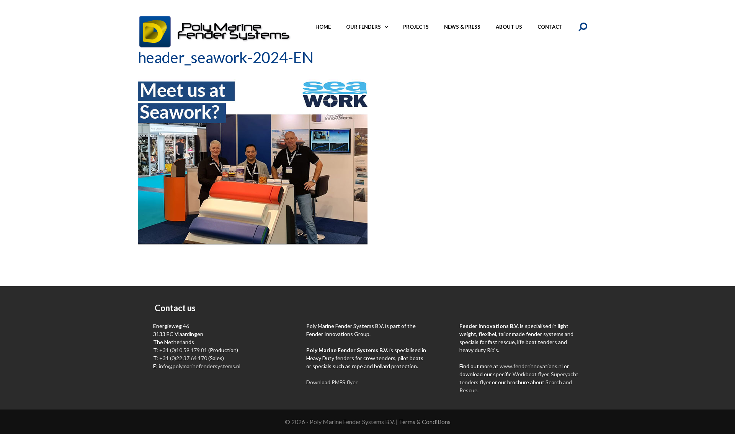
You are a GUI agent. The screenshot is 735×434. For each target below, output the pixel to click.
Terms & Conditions (425, 421)
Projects (416, 27)
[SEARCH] (583, 26)
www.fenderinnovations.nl (531, 366)
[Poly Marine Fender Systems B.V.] (214, 30)
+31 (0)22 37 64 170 (183, 358)
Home (323, 27)
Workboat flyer (531, 374)
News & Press (462, 27)
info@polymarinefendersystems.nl (199, 366)
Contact (549, 27)
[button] (388, 26)
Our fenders (363, 27)
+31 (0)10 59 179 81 (183, 350)
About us (509, 27)
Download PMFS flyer (332, 382)
